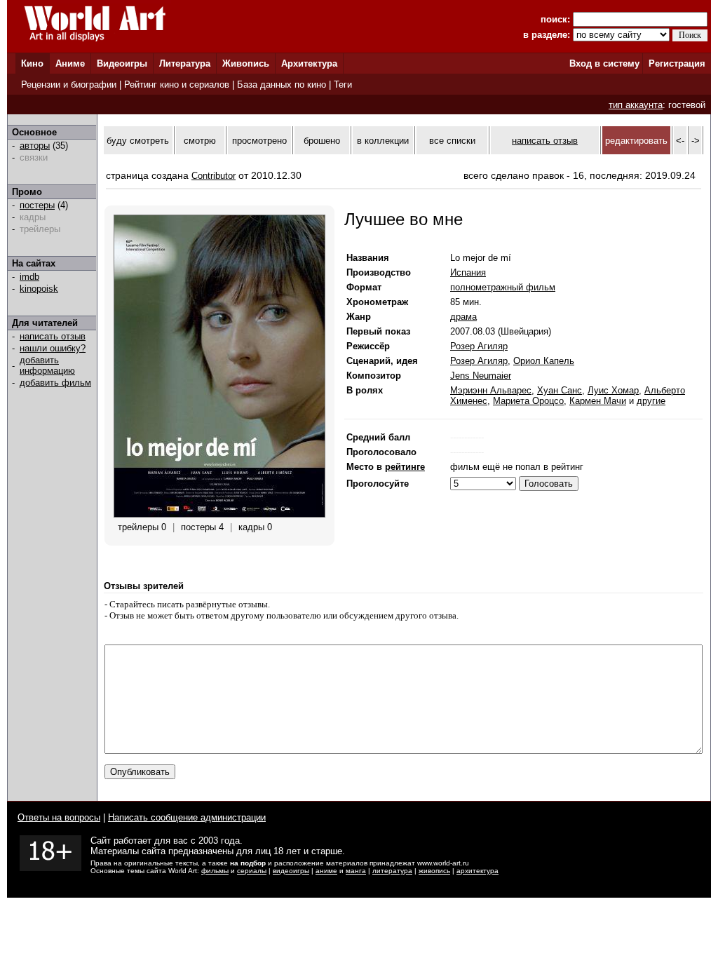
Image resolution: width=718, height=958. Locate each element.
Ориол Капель (543, 361)
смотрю (200, 140)
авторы (35, 145)
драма (463, 316)
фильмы (215, 871)
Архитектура (309, 63)
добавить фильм (55, 382)
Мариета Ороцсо (528, 401)
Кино (32, 63)
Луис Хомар (613, 390)
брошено (322, 140)
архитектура (477, 871)
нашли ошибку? (53, 348)
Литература (184, 63)
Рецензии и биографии (68, 84)
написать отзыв (53, 336)
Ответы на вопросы (59, 817)
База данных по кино (281, 84)
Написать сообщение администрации (187, 817)
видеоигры (291, 871)
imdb (29, 276)
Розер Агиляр (479, 346)
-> (695, 140)
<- (680, 140)
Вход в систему (604, 63)
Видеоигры (122, 63)
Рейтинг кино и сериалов (176, 84)
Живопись (245, 63)
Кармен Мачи (597, 401)
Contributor (213, 175)
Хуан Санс (559, 390)
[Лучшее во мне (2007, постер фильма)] (219, 514)
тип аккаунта (636, 105)
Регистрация (677, 63)
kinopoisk (39, 288)
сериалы (251, 871)
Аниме (70, 63)
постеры (37, 205)
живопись (434, 871)
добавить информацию (47, 365)
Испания (468, 272)
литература (392, 871)
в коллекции (383, 140)
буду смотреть (138, 140)
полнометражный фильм (502, 287)
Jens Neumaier (480, 375)
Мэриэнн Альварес (490, 390)
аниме (326, 871)
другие (651, 401)
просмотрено (259, 140)
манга (356, 871)
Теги (343, 84)
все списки (452, 140)
